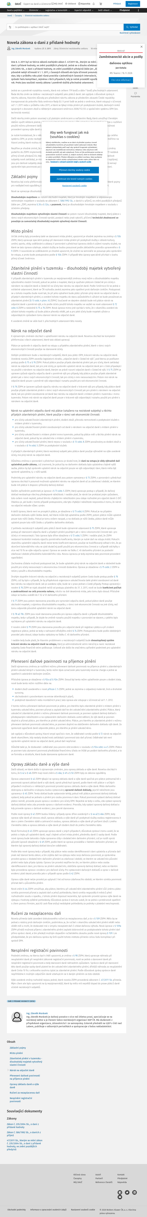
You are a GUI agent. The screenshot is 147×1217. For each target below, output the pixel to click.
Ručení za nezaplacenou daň (25, 1092)
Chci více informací (121, 80)
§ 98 (75, 955)
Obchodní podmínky (16, 1210)
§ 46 (29, 773)
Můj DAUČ (78, 1182)
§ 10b (118, 236)
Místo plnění (16, 1053)
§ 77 (15, 601)
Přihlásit (117, 4)
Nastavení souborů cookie (83, 1210)
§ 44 (25, 889)
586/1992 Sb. (66, 200)
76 (44, 308)
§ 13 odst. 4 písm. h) (40, 300)
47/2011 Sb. (106, 980)
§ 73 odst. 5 (58, 491)
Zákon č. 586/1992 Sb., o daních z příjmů (24, 1134)
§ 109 (97, 918)
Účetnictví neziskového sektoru (37, 16)
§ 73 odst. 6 (78, 511)
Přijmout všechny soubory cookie (74, 170)
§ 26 (39, 204)
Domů (9, 16)
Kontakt (120, 1174)
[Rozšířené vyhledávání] (10, 27)
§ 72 (101, 733)
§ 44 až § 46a (97, 814)
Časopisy (18, 16)
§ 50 (71, 773)
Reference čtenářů (103, 1182)
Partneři (99, 1178)
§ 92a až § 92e (50, 679)
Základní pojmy (18, 1047)
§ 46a (59, 773)
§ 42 (22, 773)
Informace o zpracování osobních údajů (48, 1210)
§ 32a (46, 204)
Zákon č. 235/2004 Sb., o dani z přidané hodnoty (23, 1126)
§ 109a (118, 926)
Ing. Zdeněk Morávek (20, 48)
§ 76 (34, 362)
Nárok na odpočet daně (22, 1070)
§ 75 (38, 308)
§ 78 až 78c (18, 614)
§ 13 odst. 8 (78, 441)
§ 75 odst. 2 (105, 567)
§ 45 (25, 793)
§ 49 (65, 773)
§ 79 (29, 627)
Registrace (133, 4)
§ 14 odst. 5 (32, 445)
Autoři (98, 1174)
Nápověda (85, 4)
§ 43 (30, 831)
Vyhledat (134, 27)
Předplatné (122, 1178)
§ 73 (88, 477)
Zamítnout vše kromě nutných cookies (74, 179)
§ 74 (75, 631)
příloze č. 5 (53, 689)
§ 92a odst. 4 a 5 (100, 747)
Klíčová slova (80, 1174)
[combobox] (73, 27)
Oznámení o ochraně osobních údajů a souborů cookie (70, 162)
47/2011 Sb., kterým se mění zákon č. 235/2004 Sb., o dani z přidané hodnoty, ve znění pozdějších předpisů (24, 1145)
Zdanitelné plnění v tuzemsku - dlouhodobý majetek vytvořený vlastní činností (26, 1061)
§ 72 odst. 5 (76, 535)
